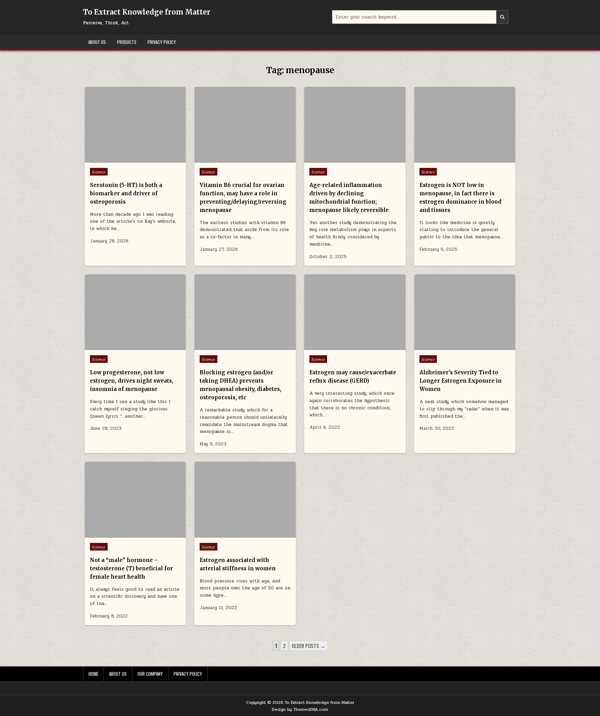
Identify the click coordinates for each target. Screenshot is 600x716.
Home (93, 673)
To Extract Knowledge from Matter (146, 12)
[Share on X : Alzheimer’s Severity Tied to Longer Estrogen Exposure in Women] (454, 346)
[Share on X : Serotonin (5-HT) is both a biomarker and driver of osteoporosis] (125, 159)
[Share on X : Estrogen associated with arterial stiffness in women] (235, 534)
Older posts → (308, 645)
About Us (97, 42)
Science (99, 171)
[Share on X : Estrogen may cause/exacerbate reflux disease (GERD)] (345, 346)
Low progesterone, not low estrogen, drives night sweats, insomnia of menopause (131, 380)
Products (126, 42)
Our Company (150, 673)
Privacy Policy (162, 42)
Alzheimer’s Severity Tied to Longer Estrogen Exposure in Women (460, 380)
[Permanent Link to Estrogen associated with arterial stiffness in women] (244, 500)
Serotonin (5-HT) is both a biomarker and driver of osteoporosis (126, 193)
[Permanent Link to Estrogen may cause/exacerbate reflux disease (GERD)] (354, 312)
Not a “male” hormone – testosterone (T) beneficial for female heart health (131, 568)
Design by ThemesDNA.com (300, 709)
